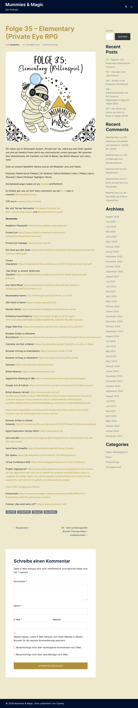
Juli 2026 (110, 221)
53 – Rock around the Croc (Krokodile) (117, 182)
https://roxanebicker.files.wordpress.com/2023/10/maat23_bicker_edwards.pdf (56, 424)
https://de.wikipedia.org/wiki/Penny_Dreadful (51, 448)
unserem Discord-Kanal (29, 201)
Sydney (60, 703)
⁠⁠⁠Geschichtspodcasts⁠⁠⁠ (22, 212)
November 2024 (114, 321)
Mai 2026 (110, 231)
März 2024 (111, 361)
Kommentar (20, 581)
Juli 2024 (110, 341)
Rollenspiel (50, 512)
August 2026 (112, 216)
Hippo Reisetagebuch (117, 452)
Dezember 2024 (114, 316)
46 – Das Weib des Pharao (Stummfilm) (117, 196)
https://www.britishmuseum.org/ (38, 371)
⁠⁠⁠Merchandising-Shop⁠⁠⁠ (25, 194)
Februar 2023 (113, 426)
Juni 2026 (111, 226)
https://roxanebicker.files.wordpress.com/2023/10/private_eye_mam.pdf (55, 264)
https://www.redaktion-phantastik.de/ (47, 225)
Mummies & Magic (24, 4)
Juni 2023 (111, 406)
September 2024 (114, 331)
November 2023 (114, 381)
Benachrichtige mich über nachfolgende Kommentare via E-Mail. (48, 647)
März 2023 (111, 421)
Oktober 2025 (113, 266)
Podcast (37, 512)
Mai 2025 (110, 291)
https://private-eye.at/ (39, 243)
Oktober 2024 (113, 326)
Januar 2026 (112, 251)
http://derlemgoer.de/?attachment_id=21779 (49, 295)
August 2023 (112, 396)
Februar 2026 (113, 246)
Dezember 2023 (114, 376)
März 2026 (111, 241)
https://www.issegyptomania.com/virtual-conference (58, 462)
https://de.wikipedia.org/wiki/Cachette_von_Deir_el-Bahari (64, 344)
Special (45, 184)
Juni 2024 (111, 346)
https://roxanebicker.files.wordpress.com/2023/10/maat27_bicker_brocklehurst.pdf (62, 337)
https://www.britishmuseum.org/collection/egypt (60, 378)
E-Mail (18, 619)
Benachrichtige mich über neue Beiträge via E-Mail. (42, 654)
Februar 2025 (113, 306)
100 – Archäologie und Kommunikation (117, 159)
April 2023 (111, 416)
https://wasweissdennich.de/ (51, 504)
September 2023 (114, 391)
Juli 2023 (110, 401)
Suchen (109, 30)
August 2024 (112, 336)
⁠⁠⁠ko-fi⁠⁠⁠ (63, 190)
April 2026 (111, 236)
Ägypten (11, 512)
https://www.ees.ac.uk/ (51, 431)
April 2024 (111, 356)
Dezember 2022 (114, 436)
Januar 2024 (112, 371)
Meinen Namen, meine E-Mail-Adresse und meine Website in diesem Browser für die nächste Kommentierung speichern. (48, 638)
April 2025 (111, 296)
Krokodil (15, 45)
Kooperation (22, 527)
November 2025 (114, 261)
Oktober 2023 (113, 386)
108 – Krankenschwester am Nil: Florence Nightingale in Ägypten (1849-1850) (117, 96)
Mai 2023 (110, 411)
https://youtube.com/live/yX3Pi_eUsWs (58, 357)
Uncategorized (113, 467)
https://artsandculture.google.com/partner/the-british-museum (61, 385)
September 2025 (114, 271)
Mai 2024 (110, 351)
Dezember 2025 (114, 256)
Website (57, 619)
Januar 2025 (112, 311)
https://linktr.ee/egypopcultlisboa (22, 486)
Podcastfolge (50, 45)
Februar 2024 (113, 366)
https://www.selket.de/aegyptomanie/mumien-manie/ (49, 309)
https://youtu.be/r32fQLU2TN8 (56, 351)
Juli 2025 (110, 281)
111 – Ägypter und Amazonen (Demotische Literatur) (118, 63)
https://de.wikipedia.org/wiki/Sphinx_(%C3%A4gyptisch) (46, 455)
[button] (126, 7)
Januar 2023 (112, 431)
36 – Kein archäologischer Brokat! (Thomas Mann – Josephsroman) (74, 531)
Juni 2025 (111, 286)
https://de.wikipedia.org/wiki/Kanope (34, 364)
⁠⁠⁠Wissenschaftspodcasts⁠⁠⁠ (50, 212)
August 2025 (112, 276)
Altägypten (24, 512)
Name (17, 605)
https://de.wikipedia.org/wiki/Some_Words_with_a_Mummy (53, 326)
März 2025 (111, 301)
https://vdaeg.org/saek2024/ (41, 302)
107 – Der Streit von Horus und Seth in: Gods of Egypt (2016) (117, 112)
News (108, 457)
